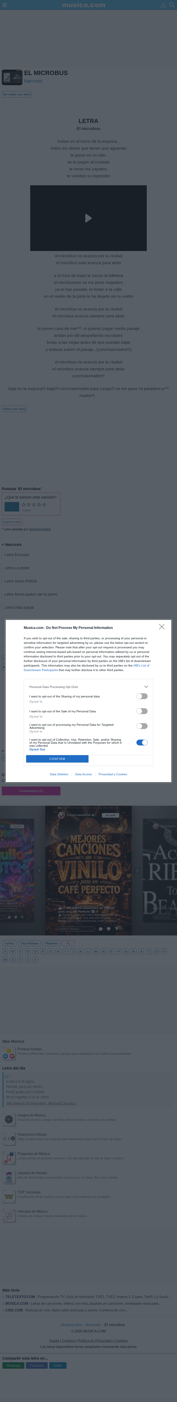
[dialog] (88, 701)
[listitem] (88, 686)
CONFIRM (57, 759)
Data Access (83, 774)
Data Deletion (59, 774)
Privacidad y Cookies (113, 774)
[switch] (142, 696)
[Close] (163, 628)
